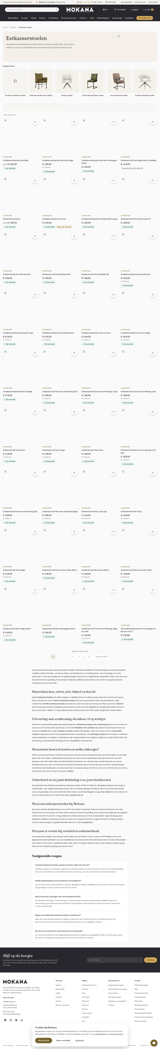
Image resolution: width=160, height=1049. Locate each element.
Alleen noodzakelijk (63, 1040)
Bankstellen (13, 18)
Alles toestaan (43, 1040)
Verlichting (53, 18)
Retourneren (113, 993)
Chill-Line (85, 1001)
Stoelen (24, 18)
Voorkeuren (79, 1040)
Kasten (42, 18)
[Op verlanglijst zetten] (35, 122)
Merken (58, 985)
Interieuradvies (140, 997)
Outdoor (83, 18)
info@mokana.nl (9, 1002)
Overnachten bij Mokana (144, 1017)
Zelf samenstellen (141, 985)
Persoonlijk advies (144, 18)
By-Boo (85, 1009)
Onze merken (139, 1009)
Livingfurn (86, 1017)
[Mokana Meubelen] (80, 10)
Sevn (84, 993)
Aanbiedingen (103, 18)
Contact (111, 1005)
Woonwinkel (153, 2)
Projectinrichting (141, 993)
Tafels (33, 18)
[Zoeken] (57, 9)
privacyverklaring (116, 1034)
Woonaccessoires (68, 18)
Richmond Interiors (89, 985)
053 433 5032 (8, 998)
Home (5, 27)
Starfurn (85, 989)
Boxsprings (117, 18)
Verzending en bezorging (117, 989)
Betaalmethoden (114, 997)
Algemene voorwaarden (117, 1001)
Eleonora (85, 1005)
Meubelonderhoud (141, 1005)
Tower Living (87, 1013)
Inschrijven (150, 960)
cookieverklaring (101, 1034)
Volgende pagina (101, 657)
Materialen (139, 1001)
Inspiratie (129, 18)
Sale (92, 18)
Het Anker (86, 997)
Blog (136, 989)
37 (89, 657)
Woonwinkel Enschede (143, 1013)
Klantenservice (140, 2)
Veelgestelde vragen (116, 985)
